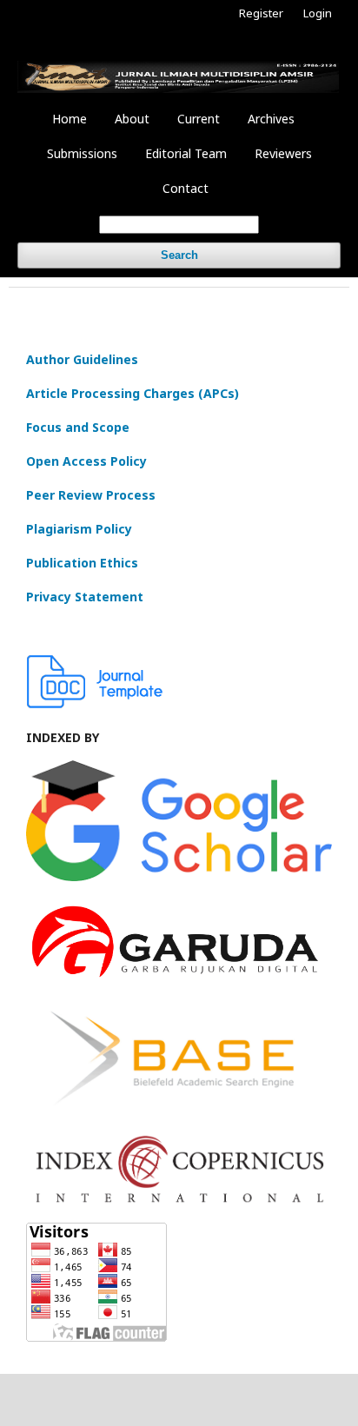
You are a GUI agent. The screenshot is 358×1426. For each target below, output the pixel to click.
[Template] (95, 703)
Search (179, 255)
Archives (271, 118)
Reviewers (283, 153)
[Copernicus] (179, 1199)
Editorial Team (186, 153)
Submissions (82, 153)
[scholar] (179, 876)
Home (69, 118)
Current (198, 118)
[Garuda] (179, 979)
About (132, 118)
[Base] (179, 1111)
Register (261, 13)
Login (317, 13)
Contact (185, 188)
